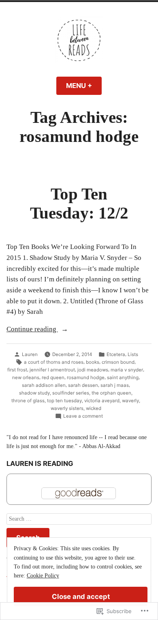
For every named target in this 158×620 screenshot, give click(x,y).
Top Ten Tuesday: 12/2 (79, 203)
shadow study (34, 393)
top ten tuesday (64, 400)
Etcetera (116, 354)
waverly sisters (67, 408)
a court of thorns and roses (53, 362)
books (92, 362)
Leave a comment (83, 416)
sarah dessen (83, 385)
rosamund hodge (86, 377)
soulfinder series (70, 393)
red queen (53, 377)
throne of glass (28, 400)
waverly (130, 400)
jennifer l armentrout (52, 370)
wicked (93, 408)
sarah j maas (114, 385)
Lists (133, 354)
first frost (17, 370)
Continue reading (32, 330)
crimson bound (118, 362)
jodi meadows (92, 370)
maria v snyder (127, 370)
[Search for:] (79, 519)
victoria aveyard (102, 400)
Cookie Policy (43, 576)
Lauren (30, 354)
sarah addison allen (44, 385)
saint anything (123, 377)
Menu (84, 86)
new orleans (25, 377)
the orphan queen (111, 393)
